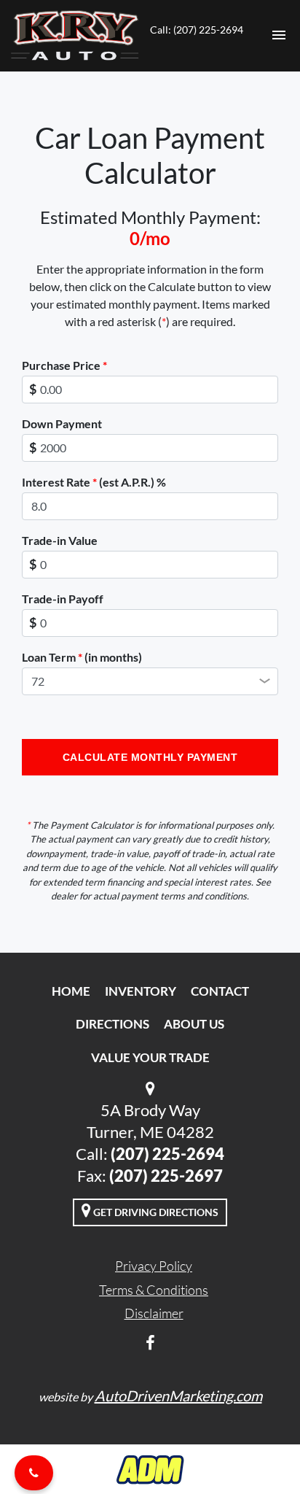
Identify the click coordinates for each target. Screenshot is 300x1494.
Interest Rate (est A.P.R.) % (94, 482)
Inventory (140, 991)
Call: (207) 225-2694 (196, 29)
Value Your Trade (150, 1057)
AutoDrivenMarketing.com (178, 1395)
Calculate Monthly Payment (150, 757)
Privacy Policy (153, 1266)
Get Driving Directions (154, 1212)
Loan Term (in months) (82, 657)
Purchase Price (64, 365)
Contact (220, 991)
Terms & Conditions (153, 1290)
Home (71, 991)
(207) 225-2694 (167, 1154)
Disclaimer (154, 1313)
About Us (194, 1024)
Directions (112, 1024)
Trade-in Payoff (62, 598)
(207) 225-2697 (166, 1175)
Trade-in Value (60, 540)
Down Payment (62, 423)
